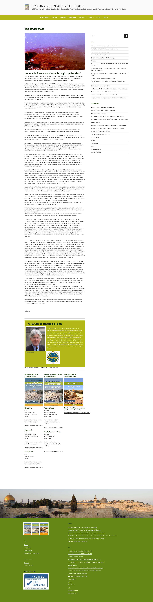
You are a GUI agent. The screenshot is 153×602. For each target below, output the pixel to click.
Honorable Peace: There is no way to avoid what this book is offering (108, 97)
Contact (26, 545)
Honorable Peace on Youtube (98, 113)
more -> (27, 416)
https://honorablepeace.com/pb (34, 447)
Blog (105, 17)
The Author (82, 17)
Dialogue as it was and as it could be (100, 86)
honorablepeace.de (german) (31, 553)
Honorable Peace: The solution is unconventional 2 (104, 94)
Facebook (26, 563)
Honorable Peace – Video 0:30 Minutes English (103, 110)
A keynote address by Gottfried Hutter (100, 134)
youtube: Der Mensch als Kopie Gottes (100, 131)
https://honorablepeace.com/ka (53, 451)
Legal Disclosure (28, 550)
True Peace (63, 17)
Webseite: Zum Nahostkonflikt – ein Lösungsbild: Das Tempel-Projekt (108, 125)
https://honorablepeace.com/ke (34, 467)
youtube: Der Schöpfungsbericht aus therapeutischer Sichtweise (107, 128)
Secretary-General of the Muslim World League (103, 58)
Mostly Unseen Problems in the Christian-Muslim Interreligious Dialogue (109, 88)
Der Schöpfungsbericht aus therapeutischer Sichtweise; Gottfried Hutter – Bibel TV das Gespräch (92, 535)
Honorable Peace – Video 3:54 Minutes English (103, 107)
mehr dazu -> (48, 416)
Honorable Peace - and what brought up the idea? (103, 78)
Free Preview (72, 17)
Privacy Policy (27, 547)
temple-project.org (96, 149)
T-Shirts (93, 140)
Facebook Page (95, 137)
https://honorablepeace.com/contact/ (77, 413)
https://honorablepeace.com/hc (34, 425)
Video (90, 17)
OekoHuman (94, 143)
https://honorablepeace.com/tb (53, 427)
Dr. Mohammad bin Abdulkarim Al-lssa (101, 52)
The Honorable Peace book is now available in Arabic (104, 49)
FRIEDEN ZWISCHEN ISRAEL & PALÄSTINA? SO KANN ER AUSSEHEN (109, 119)
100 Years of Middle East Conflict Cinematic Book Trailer (105, 46)
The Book (54, 17)
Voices (98, 17)
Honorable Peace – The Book (58, 6)
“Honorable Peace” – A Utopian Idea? (100, 55)
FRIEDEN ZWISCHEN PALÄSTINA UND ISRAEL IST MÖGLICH (107, 116)
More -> (49, 347)
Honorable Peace (44, 17)
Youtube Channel (95, 122)
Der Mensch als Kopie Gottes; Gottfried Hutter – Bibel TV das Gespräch (86, 538)
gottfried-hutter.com (96, 152)
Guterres (93, 61)
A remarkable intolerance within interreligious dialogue (105, 91)
